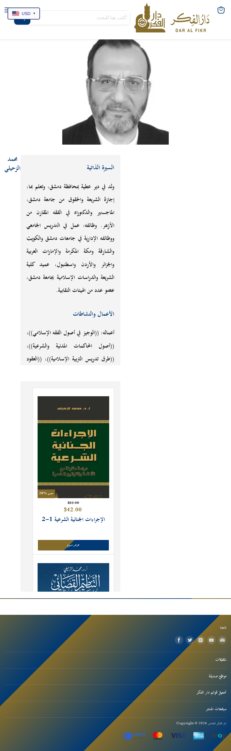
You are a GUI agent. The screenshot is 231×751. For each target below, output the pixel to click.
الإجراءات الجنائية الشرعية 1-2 (73, 519)
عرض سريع (73, 545)
